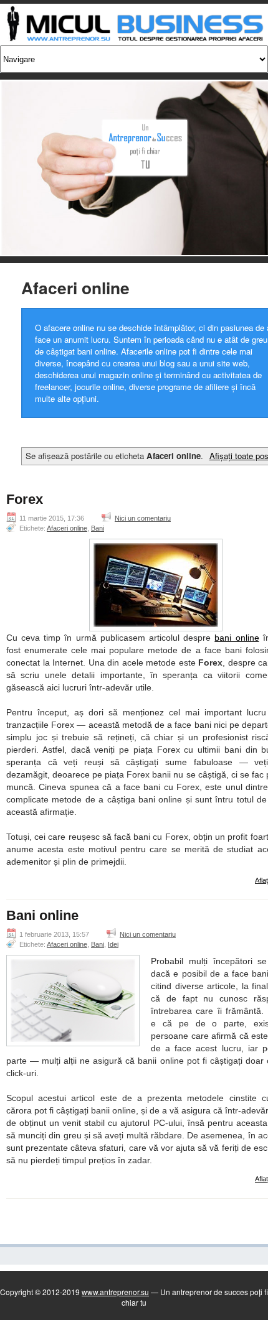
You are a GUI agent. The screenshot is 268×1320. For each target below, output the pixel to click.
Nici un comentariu (143, 518)
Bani (97, 528)
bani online (236, 638)
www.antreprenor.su (115, 1291)
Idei (113, 944)
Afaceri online (67, 528)
